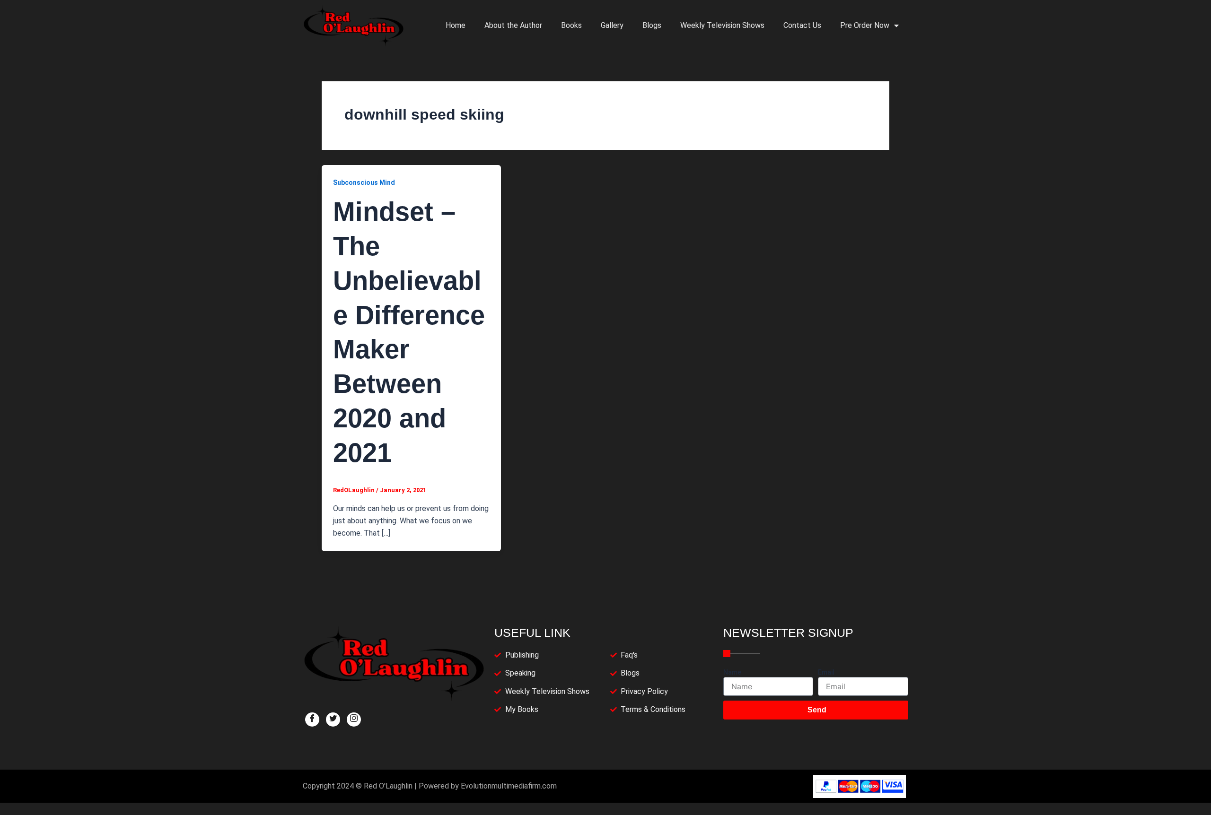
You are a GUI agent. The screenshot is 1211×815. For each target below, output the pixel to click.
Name (732, 672)
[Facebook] (312, 719)
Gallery (612, 25)
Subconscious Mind (364, 182)
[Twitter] (333, 719)
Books (571, 25)
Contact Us (802, 25)
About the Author (513, 25)
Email (826, 672)
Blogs (651, 25)
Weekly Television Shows (722, 25)
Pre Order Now (864, 25)
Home (455, 25)
